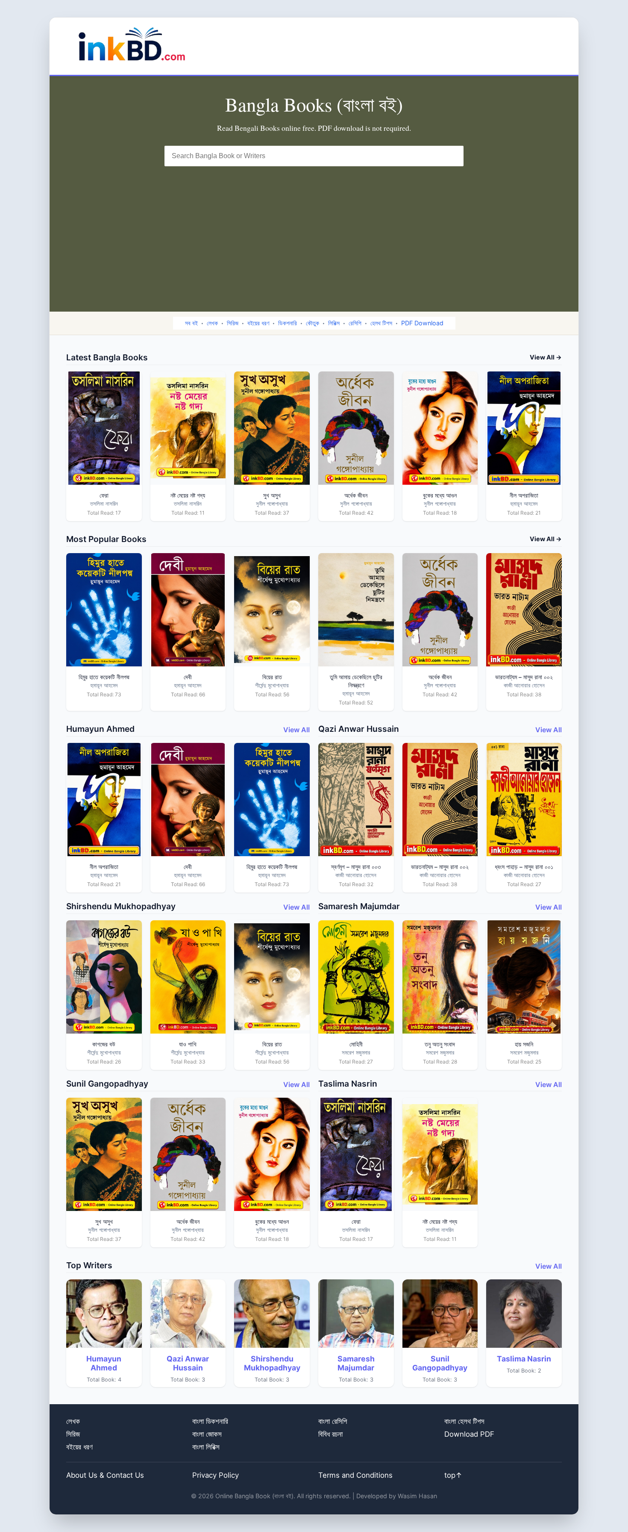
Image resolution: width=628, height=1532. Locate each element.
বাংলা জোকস (207, 1434)
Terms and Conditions (355, 1475)
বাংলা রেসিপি (332, 1421)
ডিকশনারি (287, 323)
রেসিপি (355, 323)
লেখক (212, 323)
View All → (546, 357)
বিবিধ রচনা (330, 1434)
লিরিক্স (334, 323)
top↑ (453, 1475)
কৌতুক (312, 323)
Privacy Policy (215, 1475)
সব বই (191, 323)
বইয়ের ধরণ (258, 323)
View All (296, 729)
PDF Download (422, 323)
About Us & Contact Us (105, 1475)
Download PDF (469, 1434)
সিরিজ (232, 323)
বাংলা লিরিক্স (206, 1447)
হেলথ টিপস (381, 323)
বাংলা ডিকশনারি (210, 1421)
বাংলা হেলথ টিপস (464, 1421)
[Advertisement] (314, 230)
